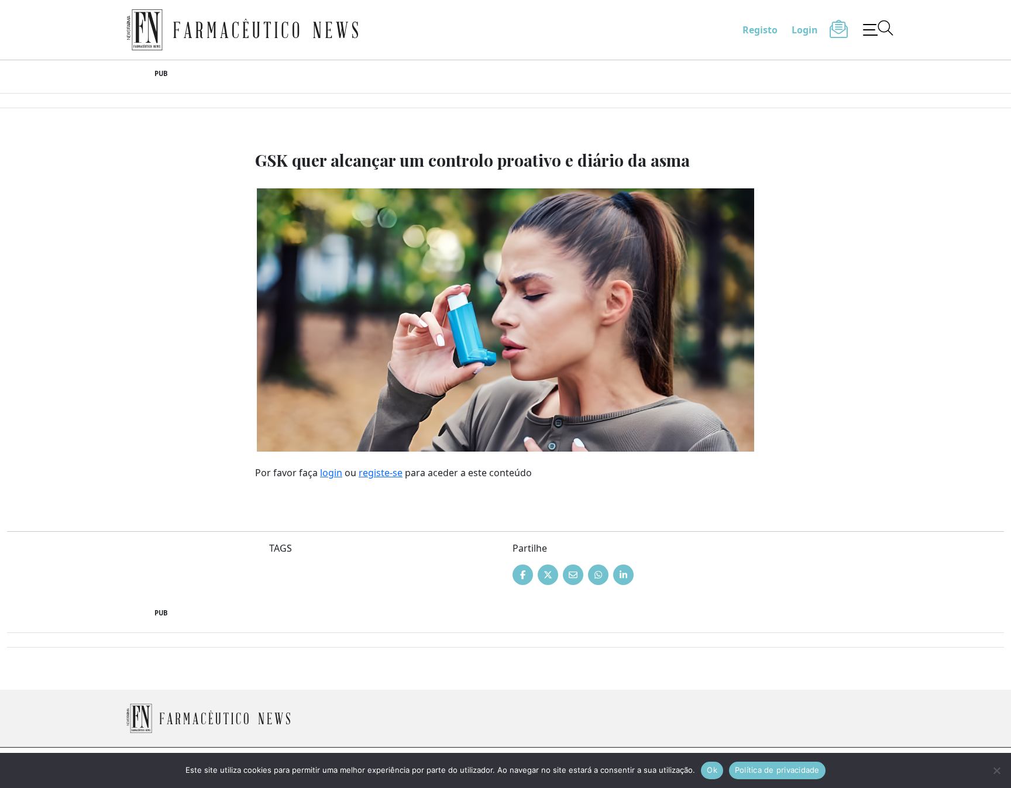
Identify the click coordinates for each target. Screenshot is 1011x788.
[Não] (996, 770)
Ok (712, 770)
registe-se (381, 472)
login (331, 472)
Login (805, 29)
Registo (760, 29)
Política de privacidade (777, 770)
